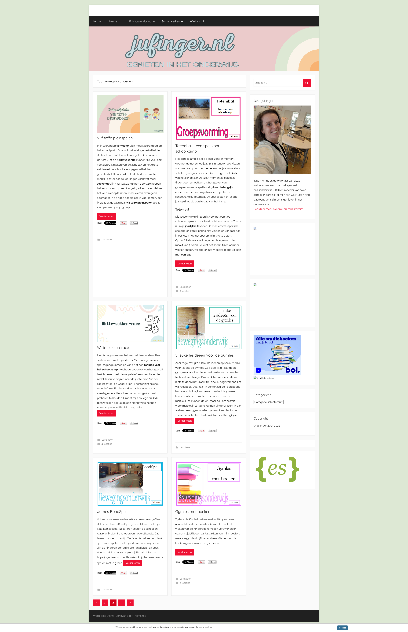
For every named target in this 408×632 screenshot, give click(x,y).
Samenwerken (171, 21)
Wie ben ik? (197, 21)
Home (97, 21)
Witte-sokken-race (113, 347)
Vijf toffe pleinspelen (115, 137)
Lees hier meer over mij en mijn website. (279, 209)
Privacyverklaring (140, 21)
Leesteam (115, 21)
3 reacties (185, 291)
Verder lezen (106, 216)
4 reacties (107, 443)
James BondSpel (112, 511)
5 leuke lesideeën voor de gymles (204, 355)
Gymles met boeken (192, 511)
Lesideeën (107, 239)
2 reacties (185, 582)
